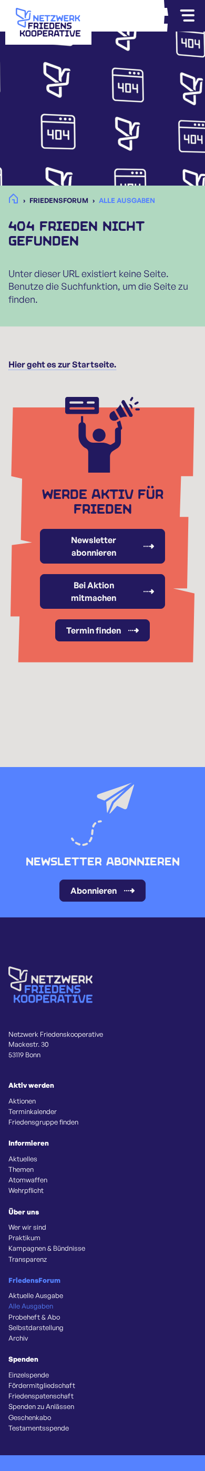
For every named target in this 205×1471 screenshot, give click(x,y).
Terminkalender (32, 1111)
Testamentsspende (38, 1428)
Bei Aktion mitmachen (93, 591)
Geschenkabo (29, 1417)
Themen (21, 1169)
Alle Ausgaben (30, 1306)
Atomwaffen (27, 1180)
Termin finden (93, 630)
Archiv (18, 1338)
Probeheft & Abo (34, 1317)
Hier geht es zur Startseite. (62, 364)
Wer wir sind (27, 1227)
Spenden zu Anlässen (41, 1406)
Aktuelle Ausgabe (35, 1295)
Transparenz (27, 1259)
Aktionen (22, 1101)
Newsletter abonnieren (93, 546)
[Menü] (187, 16)
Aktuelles (22, 1159)
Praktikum (24, 1237)
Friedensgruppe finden (43, 1122)
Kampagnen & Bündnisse (46, 1248)
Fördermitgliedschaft (41, 1385)
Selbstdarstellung (36, 1327)
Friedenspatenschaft (41, 1396)
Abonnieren (93, 890)
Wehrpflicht (26, 1190)
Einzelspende (28, 1375)
